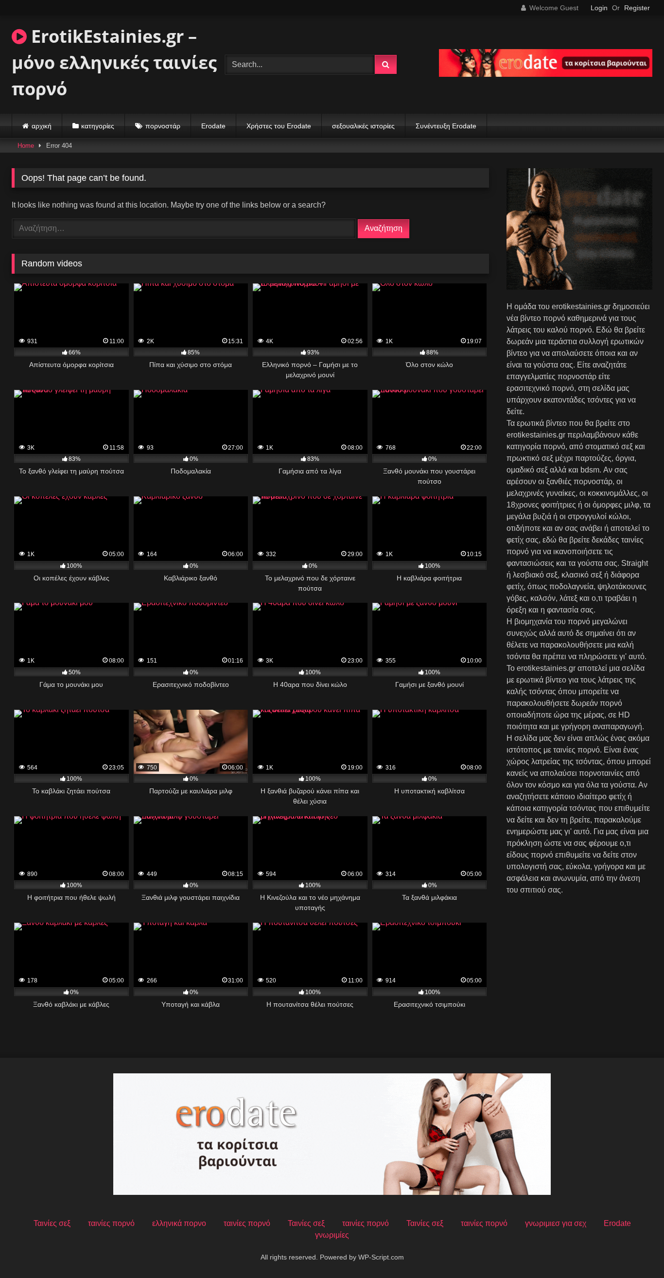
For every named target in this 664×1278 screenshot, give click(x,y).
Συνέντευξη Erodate (446, 126)
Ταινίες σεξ (52, 1223)
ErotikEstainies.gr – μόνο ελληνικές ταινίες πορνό (114, 62)
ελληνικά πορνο (179, 1223)
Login (599, 8)
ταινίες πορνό (111, 1223)
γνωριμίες (332, 1235)
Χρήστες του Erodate (278, 126)
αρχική (42, 126)
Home (25, 145)
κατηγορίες (97, 126)
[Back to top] (634, 1249)
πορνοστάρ (162, 126)
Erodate (213, 126)
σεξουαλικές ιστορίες (363, 126)
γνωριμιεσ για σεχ (555, 1223)
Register (637, 8)
